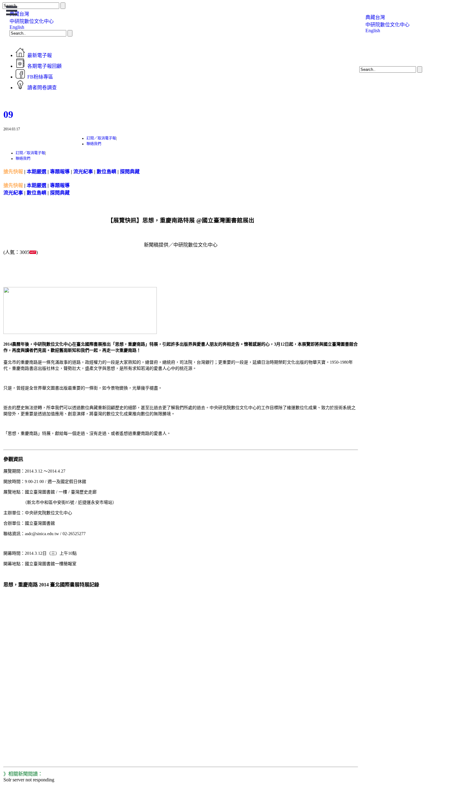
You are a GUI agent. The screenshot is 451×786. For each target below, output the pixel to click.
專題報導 (60, 171)
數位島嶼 (106, 171)
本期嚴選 (36, 171)
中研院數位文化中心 (32, 21)
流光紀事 (83, 171)
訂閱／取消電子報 (101, 138)
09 (8, 114)
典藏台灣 (375, 17)
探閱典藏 (130, 171)
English (17, 27)
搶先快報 (13, 171)
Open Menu (12, 10)
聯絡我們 (94, 144)
